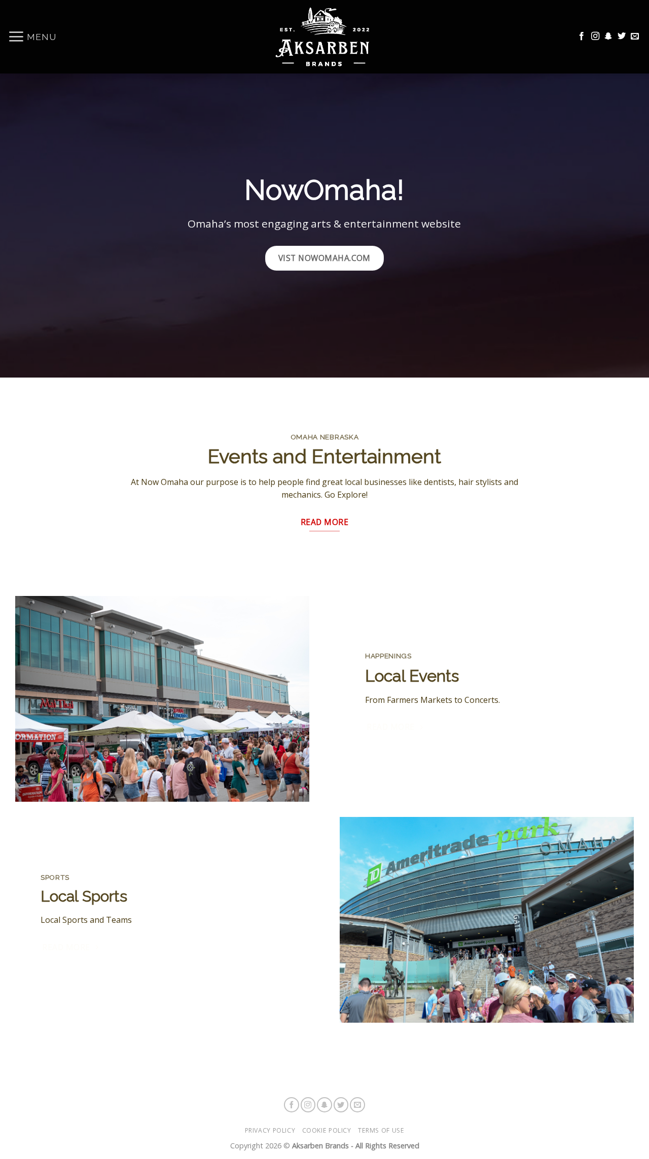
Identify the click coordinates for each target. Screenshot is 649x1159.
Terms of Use (381, 1130)
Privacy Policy (270, 1130)
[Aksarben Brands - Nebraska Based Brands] (324, 37)
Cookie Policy (326, 1130)
